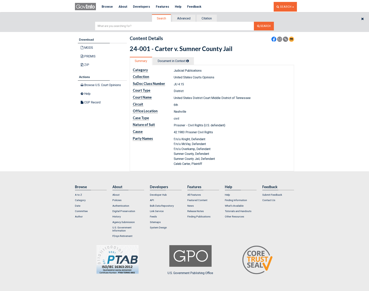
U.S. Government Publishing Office (190, 273)
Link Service (157, 211)
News (190, 205)
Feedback (194, 6)
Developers (141, 6)
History (116, 216)
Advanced (183, 18)
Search (161, 18)
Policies (116, 200)
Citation (207, 18)
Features (162, 6)
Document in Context (172, 61)
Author (79, 216)
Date (77, 205)
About (123, 6)
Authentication (120, 205)
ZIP (86, 65)
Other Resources (234, 216)
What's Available (234, 205)
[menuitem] (91, 194)
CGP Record (92, 102)
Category (80, 200)
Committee (81, 211)
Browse (107, 6)
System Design (158, 227)
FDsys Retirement (122, 235)
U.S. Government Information (121, 229)
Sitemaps (155, 222)
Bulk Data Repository (162, 205)
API (152, 200)
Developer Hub (158, 194)
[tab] (161, 18)
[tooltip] (187, 60)
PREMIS (89, 56)
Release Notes (195, 211)
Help (178, 6)
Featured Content (197, 200)
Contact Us (268, 200)
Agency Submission (123, 222)
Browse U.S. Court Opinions (102, 85)
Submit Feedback (272, 194)
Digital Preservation (123, 211)
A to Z (78, 194)
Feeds (153, 216)
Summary (141, 61)
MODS (88, 47)
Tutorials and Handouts (238, 211)
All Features (194, 194)
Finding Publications (198, 216)
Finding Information (236, 200)
